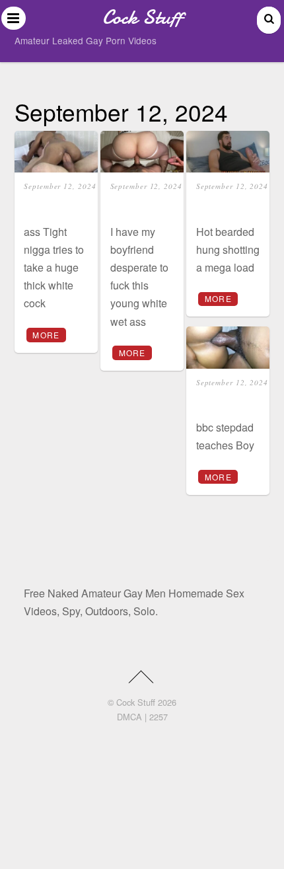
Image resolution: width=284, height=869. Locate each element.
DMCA (129, 716)
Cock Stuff (135, 702)
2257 (158, 716)
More (45, 334)
